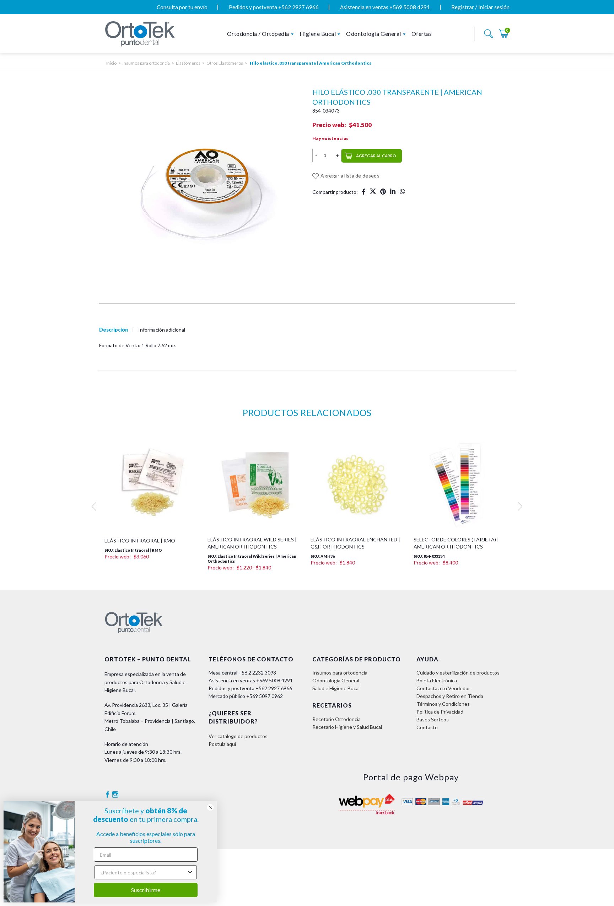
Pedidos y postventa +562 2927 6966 (274, 7)
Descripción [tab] (113, 330)
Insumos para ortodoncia (146, 63)
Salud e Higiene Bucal (336, 688)
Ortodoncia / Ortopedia (258, 33)
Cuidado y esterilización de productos (458, 673)
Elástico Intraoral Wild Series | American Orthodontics (252, 543)
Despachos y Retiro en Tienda (449, 696)
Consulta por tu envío (182, 7)
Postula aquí (222, 744)
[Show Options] (190, 872)
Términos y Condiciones (443, 704)
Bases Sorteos (432, 719)
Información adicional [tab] (161, 330)
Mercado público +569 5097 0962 (246, 696)
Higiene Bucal (318, 33)
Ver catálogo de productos (238, 736)
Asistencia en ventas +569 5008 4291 (385, 7)
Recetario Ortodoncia (336, 719)
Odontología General (373, 33)
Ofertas (421, 33)
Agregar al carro (376, 155)
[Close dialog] (210, 807)
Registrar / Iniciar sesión (480, 7)
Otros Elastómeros (224, 63)
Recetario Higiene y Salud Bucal (347, 727)
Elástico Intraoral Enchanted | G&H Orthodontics (355, 543)
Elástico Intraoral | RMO (139, 540)
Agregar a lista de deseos (350, 176)
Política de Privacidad (439, 712)
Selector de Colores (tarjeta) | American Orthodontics (456, 543)
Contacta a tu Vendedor (443, 688)
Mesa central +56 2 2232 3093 (242, 673)
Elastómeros (188, 63)
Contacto (427, 727)
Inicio (111, 63)
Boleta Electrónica (436, 680)
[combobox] (144, 872)
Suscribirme (145, 889)
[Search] (488, 33)
